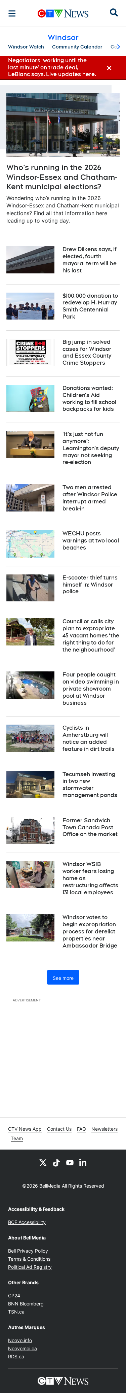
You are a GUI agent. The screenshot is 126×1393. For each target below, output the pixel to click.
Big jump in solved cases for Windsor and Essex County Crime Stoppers (87, 352)
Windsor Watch (26, 46)
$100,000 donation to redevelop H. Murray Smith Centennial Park (90, 306)
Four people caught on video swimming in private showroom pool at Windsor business (90, 688)
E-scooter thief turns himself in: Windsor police (90, 584)
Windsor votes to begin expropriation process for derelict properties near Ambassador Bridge (89, 931)
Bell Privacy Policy (28, 1251)
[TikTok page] (56, 1162)
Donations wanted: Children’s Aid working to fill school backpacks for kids (89, 398)
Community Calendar (77, 46)
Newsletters (104, 1129)
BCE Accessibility (27, 1222)
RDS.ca (16, 1356)
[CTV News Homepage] (63, 13)
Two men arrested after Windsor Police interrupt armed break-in (89, 497)
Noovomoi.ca (22, 1348)
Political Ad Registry (30, 1267)
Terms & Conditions (29, 1259)
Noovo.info (20, 1340)
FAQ (81, 1129)
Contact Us (59, 1129)
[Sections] (12, 13)
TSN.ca (16, 1312)
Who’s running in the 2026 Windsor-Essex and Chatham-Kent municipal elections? (61, 177)
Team (17, 1138)
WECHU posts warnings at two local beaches (90, 540)
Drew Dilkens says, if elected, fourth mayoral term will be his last (89, 259)
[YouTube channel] (70, 1162)
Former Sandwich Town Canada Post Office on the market (90, 827)
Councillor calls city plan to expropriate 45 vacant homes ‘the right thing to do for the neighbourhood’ (90, 635)
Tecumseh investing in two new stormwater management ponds (89, 784)
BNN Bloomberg (26, 1303)
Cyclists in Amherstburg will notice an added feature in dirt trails (88, 738)
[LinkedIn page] (83, 1162)
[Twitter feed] (43, 1162)
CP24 (14, 1295)
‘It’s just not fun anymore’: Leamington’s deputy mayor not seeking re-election (90, 448)
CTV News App (25, 1129)
